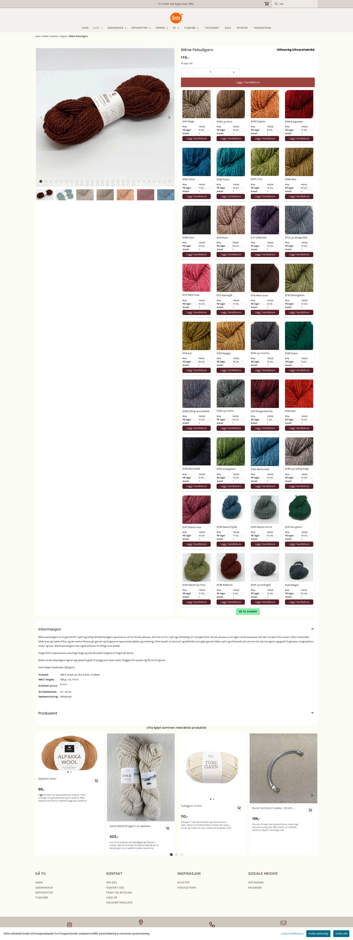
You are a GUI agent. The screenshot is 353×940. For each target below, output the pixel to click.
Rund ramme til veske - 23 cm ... (273, 808)
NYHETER (242, 27)
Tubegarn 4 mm (191, 805)
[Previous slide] (41, 117)
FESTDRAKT (212, 27)
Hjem (38, 36)
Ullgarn (64, 36)
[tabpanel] (69, 794)
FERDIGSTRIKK (262, 27)
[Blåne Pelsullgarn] (105, 117)
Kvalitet (54, 36)
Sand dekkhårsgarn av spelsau (130, 826)
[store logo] (176, 18)
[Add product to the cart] (96, 780)
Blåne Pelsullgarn (78, 36)
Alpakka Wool (47, 778)
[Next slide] (169, 117)
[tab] (40, 181)
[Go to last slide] (41, 195)
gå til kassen (248, 611)
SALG (228, 27)
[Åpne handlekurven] (266, 4)
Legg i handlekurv (196, 138)
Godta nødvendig (318, 933)
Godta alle (341, 933)
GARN (46, 36)
